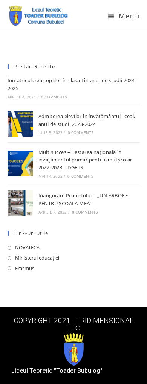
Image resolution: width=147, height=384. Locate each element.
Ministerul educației (37, 257)
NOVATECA (27, 247)
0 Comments (54, 97)
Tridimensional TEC (100, 324)
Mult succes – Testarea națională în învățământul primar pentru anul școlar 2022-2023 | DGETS (85, 160)
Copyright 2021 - (45, 320)
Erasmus (24, 268)
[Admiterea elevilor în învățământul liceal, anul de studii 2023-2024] (20, 124)
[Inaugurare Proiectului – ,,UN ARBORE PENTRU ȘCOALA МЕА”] (20, 203)
